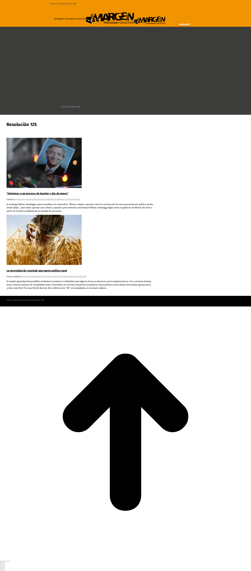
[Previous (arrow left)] (1, 566)
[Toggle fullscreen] (6, 561)
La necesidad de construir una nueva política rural (37, 270)
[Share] (4, 561)
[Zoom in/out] (9, 561)
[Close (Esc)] (1, 561)
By (38, 199)
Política (9, 199)
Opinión (9, 276)
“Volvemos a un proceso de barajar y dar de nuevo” (37, 193)
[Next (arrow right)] (4, 566)
